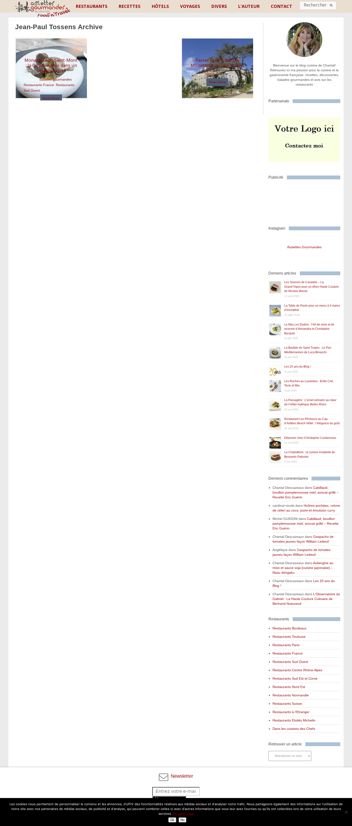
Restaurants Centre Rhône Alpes (297, 670)
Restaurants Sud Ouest (290, 662)
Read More (51, 98)
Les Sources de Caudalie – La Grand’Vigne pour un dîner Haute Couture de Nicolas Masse (311, 287)
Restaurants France (39, 85)
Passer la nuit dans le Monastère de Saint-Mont (217, 62)
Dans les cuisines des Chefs (294, 729)
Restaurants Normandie (291, 695)
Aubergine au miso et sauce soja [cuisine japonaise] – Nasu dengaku (303, 567)
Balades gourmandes (56, 79)
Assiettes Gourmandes (304, 247)
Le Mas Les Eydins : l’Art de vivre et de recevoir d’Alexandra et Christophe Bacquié (309, 329)
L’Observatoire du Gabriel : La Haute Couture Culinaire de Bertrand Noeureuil (306, 599)
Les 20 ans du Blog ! (297, 366)
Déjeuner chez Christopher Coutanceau (310, 438)
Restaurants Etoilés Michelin (294, 720)
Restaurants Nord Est (289, 687)
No (182, 820)
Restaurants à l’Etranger (291, 712)
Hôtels (210, 74)
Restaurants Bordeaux (290, 628)
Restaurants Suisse (287, 703)
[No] (346, 812)
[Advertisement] (306, 201)
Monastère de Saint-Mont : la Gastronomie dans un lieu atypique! (51, 65)
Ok (172, 820)
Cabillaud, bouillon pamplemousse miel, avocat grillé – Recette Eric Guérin (306, 492)
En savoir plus (183, 813)
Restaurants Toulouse (289, 637)
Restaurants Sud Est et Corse (295, 678)
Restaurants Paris (286, 645)
